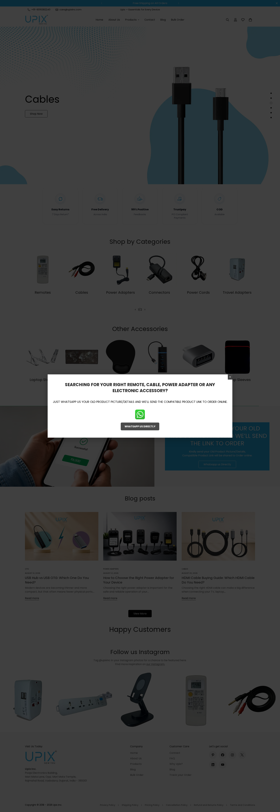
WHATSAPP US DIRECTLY (140, 426)
